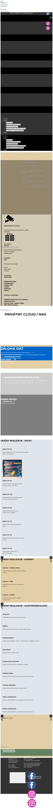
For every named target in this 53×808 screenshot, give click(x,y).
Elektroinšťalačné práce (13, 124)
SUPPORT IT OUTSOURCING (15, 130)
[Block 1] (26, 153)
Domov (5, 118)
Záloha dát (9, 122)
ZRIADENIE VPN (7, 401)
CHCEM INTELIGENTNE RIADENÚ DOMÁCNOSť (9, 750)
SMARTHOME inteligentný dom (16, 128)
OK (1, 1)
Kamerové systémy (12, 126)
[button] (2, 557)
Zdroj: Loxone (5, 746)
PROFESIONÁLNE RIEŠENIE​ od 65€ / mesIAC (11, 358)
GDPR (5, 132)
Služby (5, 120)
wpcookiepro (4, 4)
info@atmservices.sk (35, 776)
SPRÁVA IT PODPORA (11, 295)
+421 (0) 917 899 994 (35, 778)
